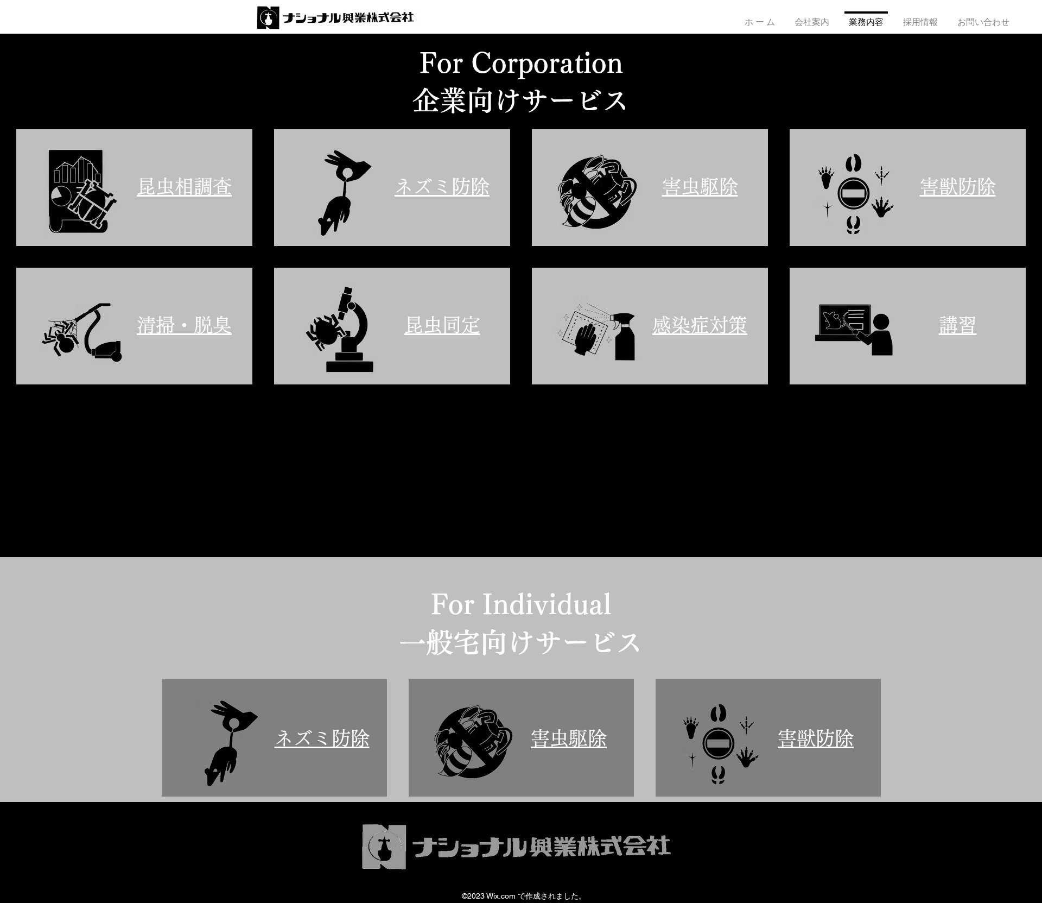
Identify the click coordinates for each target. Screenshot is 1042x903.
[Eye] (82, 192)
